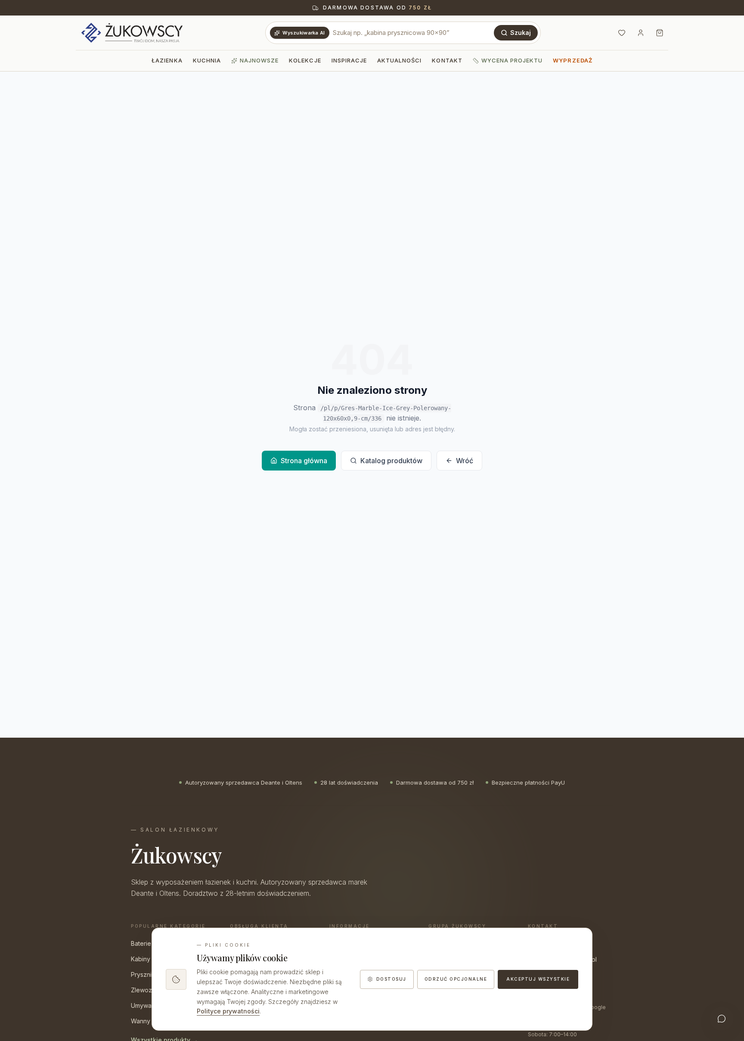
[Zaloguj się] (640, 32)
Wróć (464, 460)
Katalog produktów (391, 460)
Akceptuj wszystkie (538, 979)
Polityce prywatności (228, 1011)
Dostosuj (391, 979)
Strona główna (304, 460)
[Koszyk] (659, 32)
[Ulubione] (621, 32)
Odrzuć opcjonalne (456, 979)
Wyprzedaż (572, 60)
